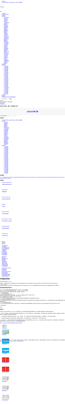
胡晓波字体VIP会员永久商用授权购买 (9, 96)
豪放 (5, 178)
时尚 (49, 177)
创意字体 (26, 177)
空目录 (5, 58)
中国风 (4, 177)
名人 (34, 177)
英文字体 (3, 65)
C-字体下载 (6, 68)
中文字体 (3, 16)
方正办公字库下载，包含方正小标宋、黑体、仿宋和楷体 (12, 2)
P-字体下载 (6, 82)
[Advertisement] (15, 9)
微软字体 (5, 47)
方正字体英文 (6, 17)
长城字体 (5, 29)
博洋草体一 (4, 259)
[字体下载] (2, 6)
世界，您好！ (4, 256)
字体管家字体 (6, 60)
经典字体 (5, 24)
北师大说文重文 (5, 263)
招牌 (48, 177)
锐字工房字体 (6, 36)
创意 (21, 177)
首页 (1, 11)
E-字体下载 (6, 70)
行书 (4, 178)
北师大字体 (6, 19)
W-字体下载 (6, 90)
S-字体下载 (6, 85)
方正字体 (3, 13)
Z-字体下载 (6, 93)
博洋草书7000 (4, 261)
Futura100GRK (4, 254)
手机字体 (3, 94)
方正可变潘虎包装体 (5, 247)
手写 (46, 177)
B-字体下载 (6, 67)
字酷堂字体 (6, 59)
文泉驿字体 (6, 48)
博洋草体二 (4, 260)
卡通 (30, 177)
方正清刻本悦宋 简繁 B (6, 275)
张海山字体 (6, 54)
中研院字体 (6, 57)
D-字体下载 (6, 69)
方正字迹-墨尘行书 (5, 248)
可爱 (33, 177)
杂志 (52, 177)
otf (0, 177)
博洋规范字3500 (5, 258)
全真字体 (5, 35)
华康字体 (5, 125)
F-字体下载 (6, 71)
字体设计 (3, 1)
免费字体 (3, 15)
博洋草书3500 (4, 262)
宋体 (45, 177)
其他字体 (5, 124)
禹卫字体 (5, 52)
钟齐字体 (5, 56)
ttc (1, 177)
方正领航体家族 (5, 245)
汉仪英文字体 (6, 22)
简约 (60, 177)
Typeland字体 (6, 42)
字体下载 (42, 177)
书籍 (14, 177)
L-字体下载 (6, 77)
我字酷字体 (6, 49)
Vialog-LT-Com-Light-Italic (6, 267)
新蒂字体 (5, 50)
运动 (7, 178)
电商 (58, 177)
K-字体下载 (6, 76)
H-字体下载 (6, 73)
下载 (1, 307)
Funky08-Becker (4, 273)
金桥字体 (5, 33)
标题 (54, 177)
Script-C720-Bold (5, 272)
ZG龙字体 (6, 55)
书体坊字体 (6, 37)
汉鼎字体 (5, 23)
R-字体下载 (6, 84)
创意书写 (23, 177)
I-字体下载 (6, 74)
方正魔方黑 (4, 249)
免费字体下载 (18, 177)
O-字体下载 (6, 161)
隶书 (8, 178)
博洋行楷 (3, 257)
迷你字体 (5, 32)
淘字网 (6, 313)
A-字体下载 (6, 66)
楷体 (55, 177)
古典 (31, 177)
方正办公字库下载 (5, 14)
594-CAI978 (4, 270)
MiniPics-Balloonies (5, 276)
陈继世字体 (6, 30)
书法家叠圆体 (4, 325)
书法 (12, 177)
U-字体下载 (6, 88)
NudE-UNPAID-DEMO (6, 274)
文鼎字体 (5, 144)
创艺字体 (5, 18)
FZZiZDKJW (4, 269)
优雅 (15, 177)
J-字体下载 (6, 75)
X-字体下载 (6, 91)
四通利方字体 (6, 38)
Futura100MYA (4, 252)
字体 (40, 177)
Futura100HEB (4, 253)
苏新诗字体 (6, 41)
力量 (28, 177)
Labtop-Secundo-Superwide (6, 271)
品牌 (36, 177)
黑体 (10, 178)
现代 (57, 177)
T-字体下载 (6, 86)
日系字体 (3, 95)
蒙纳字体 (5, 31)
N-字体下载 (6, 160)
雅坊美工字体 (6, 51)
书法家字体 (6, 34)
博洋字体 (5, 20)
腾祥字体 (5, 40)
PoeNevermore (4, 268)
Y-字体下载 (6, 92)
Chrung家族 (4, 246)
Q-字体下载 (6, 83)
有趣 (51, 177)
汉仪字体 (5, 21)
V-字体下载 (6, 89)
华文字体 (5, 134)
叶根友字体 (4, 64)
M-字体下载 (6, 78)
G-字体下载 (6, 72)
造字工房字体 (6, 53)
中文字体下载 (10, 177)
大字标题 (38, 177)
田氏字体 (5, 39)
